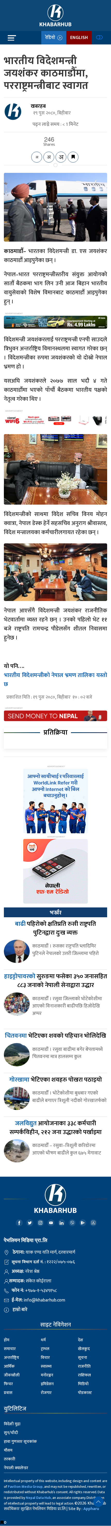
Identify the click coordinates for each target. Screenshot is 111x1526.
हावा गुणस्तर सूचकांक (20, 1441)
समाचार (10, 1348)
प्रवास (8, 1392)
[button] (98, 1502)
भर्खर (55, 912)
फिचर (8, 1384)
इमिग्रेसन (47, 1384)
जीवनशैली (12, 1375)
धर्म (43, 1340)
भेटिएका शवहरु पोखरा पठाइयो (55, 1080)
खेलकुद (84, 1348)
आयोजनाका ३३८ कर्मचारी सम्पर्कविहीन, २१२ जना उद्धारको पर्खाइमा (56, 1127)
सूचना (82, 1357)
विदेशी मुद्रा (12, 1424)
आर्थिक (9, 1366)
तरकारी (9, 1459)
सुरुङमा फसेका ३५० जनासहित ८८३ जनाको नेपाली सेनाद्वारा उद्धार (55, 980)
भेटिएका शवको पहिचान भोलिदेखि (55, 1036)
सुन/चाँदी (11, 1432)
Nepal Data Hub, (39, 1498)
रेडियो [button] (51, 38)
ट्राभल (45, 1348)
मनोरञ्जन (47, 1375)
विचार (45, 1357)
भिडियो (83, 1384)
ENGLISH (79, 38)
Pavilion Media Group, (25, 1487)
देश (80, 1340)
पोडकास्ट (85, 1392)
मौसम (8, 1450)
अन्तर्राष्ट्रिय (11, 1357)
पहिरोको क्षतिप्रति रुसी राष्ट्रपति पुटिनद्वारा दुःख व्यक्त (55, 928)
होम (6, 1340)
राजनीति (84, 1366)
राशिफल (84, 1375)
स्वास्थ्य (46, 1366)
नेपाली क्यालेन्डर (16, 1468)
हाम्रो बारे (20, 1310)
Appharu (91, 1508)
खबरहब (38, 106)
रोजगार (46, 1392)
